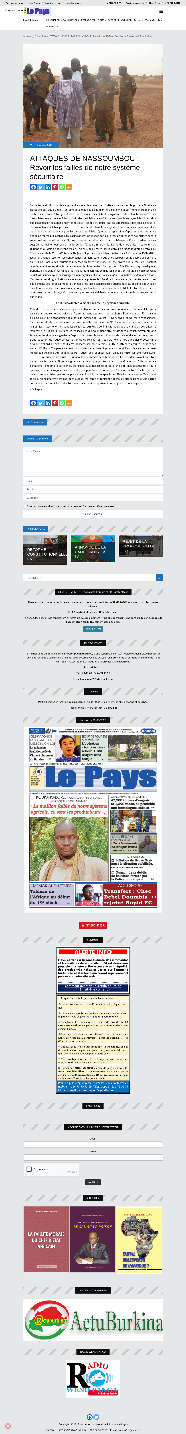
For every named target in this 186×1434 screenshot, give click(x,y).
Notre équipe (34, 3)
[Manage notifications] (8, 1426)
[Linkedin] (48, 187)
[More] (69, 187)
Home (27, 36)
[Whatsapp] (62, 187)
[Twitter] (40, 187)
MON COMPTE (114, 3)
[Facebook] (33, 187)
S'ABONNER (95, 925)
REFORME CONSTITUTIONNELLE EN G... (47, 554)
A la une (40, 36)
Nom (93, 1151)
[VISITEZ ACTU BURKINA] (93, 1320)
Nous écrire (154, 3)
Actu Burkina (72, 3)
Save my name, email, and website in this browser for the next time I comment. (71, 506)
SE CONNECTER (173, 3)
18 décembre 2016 (42, 145)
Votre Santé (23, 10)
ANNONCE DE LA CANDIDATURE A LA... (90, 552)
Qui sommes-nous (14, 3)
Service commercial (135, 3)
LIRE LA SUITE (93, 629)
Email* (93, 1138)
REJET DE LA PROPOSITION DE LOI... (139, 546)
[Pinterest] (55, 187)
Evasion (9, 10)
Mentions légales (53, 3)
